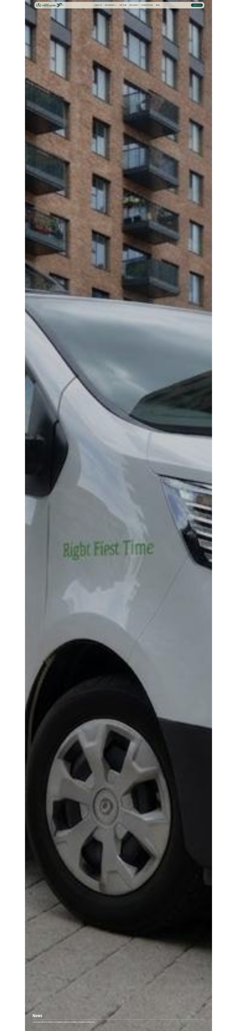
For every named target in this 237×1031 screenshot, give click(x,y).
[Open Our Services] (115, 5)
